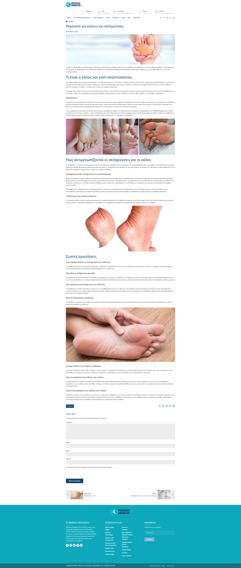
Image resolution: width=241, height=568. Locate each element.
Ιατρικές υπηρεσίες (98, 17)
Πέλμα (70, 21)
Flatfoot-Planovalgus (109, 534)
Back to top (170, 565)
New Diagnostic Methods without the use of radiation (127, 536)
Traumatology (126, 550)
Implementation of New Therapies (127, 545)
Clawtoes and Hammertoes (109, 539)
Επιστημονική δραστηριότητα (81, 17)
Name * (68, 442)
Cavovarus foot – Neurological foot (110, 544)
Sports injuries (126, 556)
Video (123, 17)
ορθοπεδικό (137, 165)
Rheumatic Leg (110, 551)
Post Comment (75, 481)
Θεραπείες (70, 406)
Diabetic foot (109, 548)
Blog (129, 17)
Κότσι (107, 17)
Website (68, 459)
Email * (68, 451)
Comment (69, 422)
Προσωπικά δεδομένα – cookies (157, 565)
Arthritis (124, 553)
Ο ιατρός (68, 17)
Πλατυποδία (115, 17)
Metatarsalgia (109, 554)
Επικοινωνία (136, 17)
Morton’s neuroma (125, 528)
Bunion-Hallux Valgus (109, 528)
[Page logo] (120, 512)
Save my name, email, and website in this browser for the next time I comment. (90, 467)
